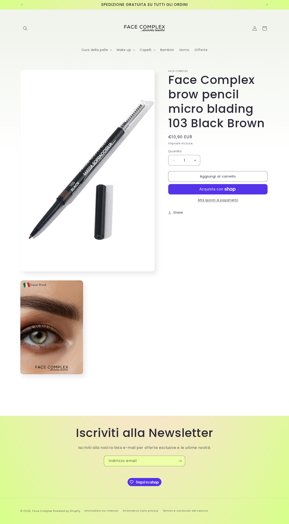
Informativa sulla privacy (140, 511)
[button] (25, 28)
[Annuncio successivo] (267, 4)
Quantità (175, 151)
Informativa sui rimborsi (101, 511)
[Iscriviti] (180, 461)
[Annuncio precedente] (22, 4)
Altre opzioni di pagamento (218, 200)
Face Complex (42, 511)
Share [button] (178, 212)
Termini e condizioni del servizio (185, 511)
